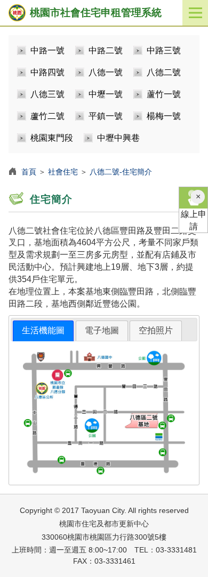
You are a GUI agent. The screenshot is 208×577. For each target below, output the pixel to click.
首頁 (28, 171)
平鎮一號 (106, 116)
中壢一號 (106, 94)
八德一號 (106, 72)
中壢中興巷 (118, 137)
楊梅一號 (164, 116)
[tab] (43, 330)
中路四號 (47, 72)
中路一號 (47, 50)
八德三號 (47, 94)
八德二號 (164, 72)
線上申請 (193, 220)
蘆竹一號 (164, 94)
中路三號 (164, 50)
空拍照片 (156, 330)
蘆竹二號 (47, 116)
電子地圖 (102, 330)
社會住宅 (63, 171)
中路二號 (106, 50)
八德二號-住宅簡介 (121, 171)
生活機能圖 (43, 330)
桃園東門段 (51, 137)
